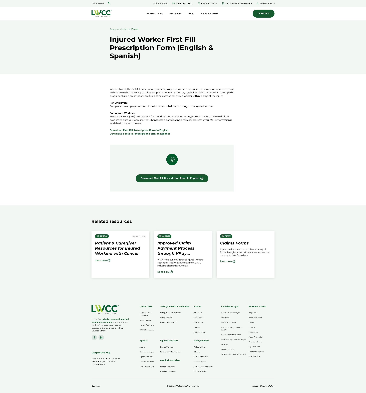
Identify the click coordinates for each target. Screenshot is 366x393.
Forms (134, 29)
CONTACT (263, 13)
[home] (102, 13)
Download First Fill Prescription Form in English (139, 130)
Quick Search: (98, 3)
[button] (154, 13)
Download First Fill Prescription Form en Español (140, 133)
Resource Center (118, 29)
